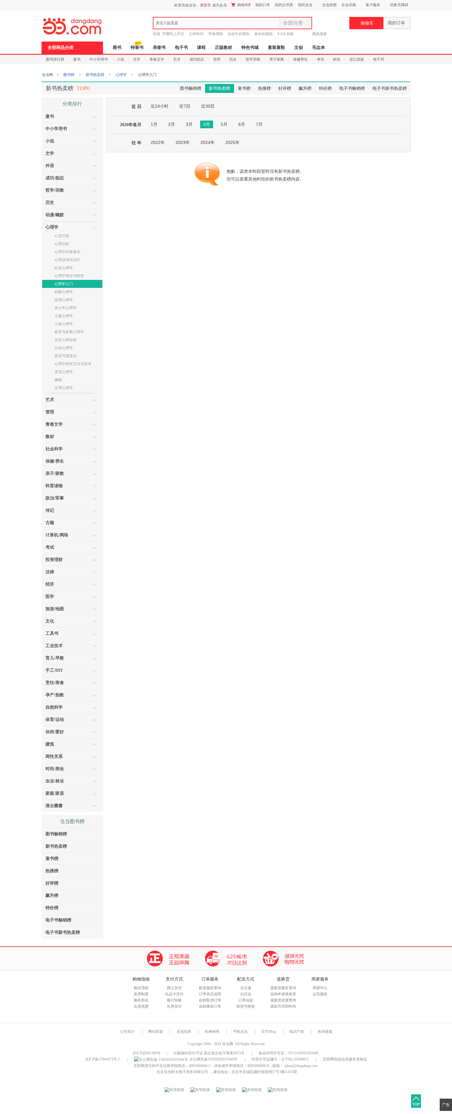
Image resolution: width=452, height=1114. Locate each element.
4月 (206, 124)
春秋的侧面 (263, 34)
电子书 (181, 47)
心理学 (121, 75)
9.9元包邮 (285, 34)
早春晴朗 (215, 34)
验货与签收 (245, 1006)
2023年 (183, 142)
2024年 (207, 142)
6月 (241, 124)
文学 (137, 59)
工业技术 (54, 645)
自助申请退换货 (283, 994)
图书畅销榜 (190, 88)
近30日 (208, 106)
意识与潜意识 (65, 356)
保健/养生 (55, 461)
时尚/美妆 (55, 768)
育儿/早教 (55, 658)
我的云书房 (284, 5)
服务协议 (141, 1000)
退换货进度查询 (283, 1000)
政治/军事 (55, 498)
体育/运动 (55, 719)
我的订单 (262, 5)
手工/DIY (54, 670)
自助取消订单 (210, 1000)
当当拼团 (329, 5)
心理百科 (61, 244)
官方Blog (268, 1031)
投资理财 (54, 559)
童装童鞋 (276, 47)
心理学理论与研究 (69, 276)
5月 (224, 124)
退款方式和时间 (283, 1006)
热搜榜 (264, 88)
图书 (117, 47)
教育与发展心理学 (69, 332)
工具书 (52, 633)
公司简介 (127, 1031)
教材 (50, 436)
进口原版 (356, 59)
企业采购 (348, 5)
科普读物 (54, 485)
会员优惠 (141, 1006)
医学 (50, 596)
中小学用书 (98, 59)
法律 (50, 572)
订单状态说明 (210, 994)
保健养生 (300, 59)
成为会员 (219, 5)
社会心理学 (63, 268)
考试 (320, 59)
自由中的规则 (239, 34)
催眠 (58, 380)
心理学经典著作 (67, 252)
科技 (336, 59)
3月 (189, 124)
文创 (298, 47)
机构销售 (212, 1031)
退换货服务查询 (283, 988)
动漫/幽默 (55, 215)
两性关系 (54, 756)
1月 (154, 124)
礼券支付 (174, 1006)
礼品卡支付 (174, 994)
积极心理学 (63, 292)
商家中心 (320, 988)
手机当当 (240, 1031)
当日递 (245, 988)
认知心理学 (63, 348)
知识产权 (297, 1031)
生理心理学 (63, 388)
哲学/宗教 (55, 190)
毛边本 (318, 47)
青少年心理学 (65, 308)
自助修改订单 (210, 1006)
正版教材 (223, 47)
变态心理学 (63, 372)
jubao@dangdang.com (301, 1066)
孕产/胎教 (55, 695)
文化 (50, 621)
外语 (50, 165)
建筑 (50, 744)
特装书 (137, 47)
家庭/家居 (55, 793)
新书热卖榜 (95, 75)
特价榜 (325, 88)
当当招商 (183, 1031)
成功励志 (196, 59)
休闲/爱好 (55, 732)
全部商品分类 (60, 47)
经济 (50, 584)
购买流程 (141, 988)
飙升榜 (305, 88)
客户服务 (373, 5)
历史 (233, 59)
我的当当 (305, 5)
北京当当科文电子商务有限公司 (182, 1072)
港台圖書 (54, 805)
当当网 (47, 75)
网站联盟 (155, 1031)
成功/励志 (55, 178)
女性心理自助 (65, 340)
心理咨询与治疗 (67, 260)
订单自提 (245, 1000)
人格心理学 (63, 324)
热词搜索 (325, 1031)
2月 (171, 124)
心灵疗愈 (61, 236)
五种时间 (196, 34)
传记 (50, 510)
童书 (77, 59)
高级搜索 (319, 34)
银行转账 (174, 1000)
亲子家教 (276, 59)
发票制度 (141, 994)
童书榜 (244, 88)
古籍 (50, 522)
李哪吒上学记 (173, 34)
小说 (120, 59)
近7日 (184, 106)
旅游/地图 (55, 609)
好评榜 (284, 88)
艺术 (176, 59)
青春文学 (156, 59)
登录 (207, 5)
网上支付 (174, 988)
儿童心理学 (63, 316)
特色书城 (250, 47)
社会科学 (54, 449)
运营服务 (320, 994)
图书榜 (68, 75)
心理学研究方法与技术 (72, 364)
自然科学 (54, 707)
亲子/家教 (55, 473)
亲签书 (159, 47)
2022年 (158, 142)
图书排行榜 (55, 59)
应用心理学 (63, 300)
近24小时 (160, 106)
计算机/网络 (57, 535)
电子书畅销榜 (352, 88)
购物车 (243, 5)
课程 (201, 47)
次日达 (245, 994)
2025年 (232, 142)
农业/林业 (55, 781)
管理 (216, 59)
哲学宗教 (253, 59)
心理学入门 (63, 284)
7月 (259, 124)
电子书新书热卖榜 (389, 88)
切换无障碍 (399, 5)
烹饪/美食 (55, 682)
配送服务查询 (210, 988)
